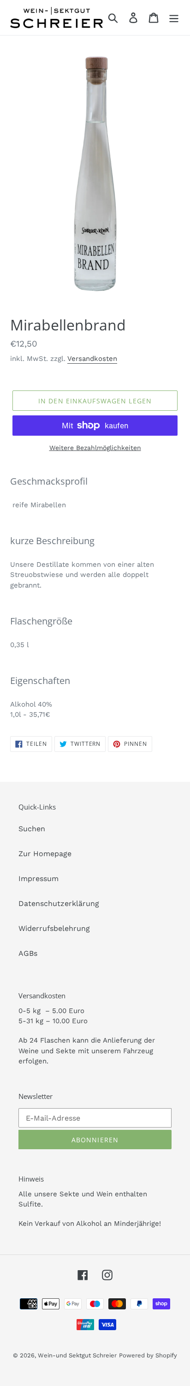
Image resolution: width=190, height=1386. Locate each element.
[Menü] (174, 17)
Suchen (31, 828)
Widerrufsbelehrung (54, 928)
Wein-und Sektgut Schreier (77, 1355)
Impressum (38, 878)
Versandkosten (92, 358)
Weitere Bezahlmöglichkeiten (95, 447)
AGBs (27, 953)
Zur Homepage (44, 853)
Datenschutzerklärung (58, 903)
